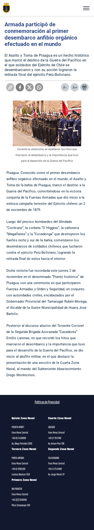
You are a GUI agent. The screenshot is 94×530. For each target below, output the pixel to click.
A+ (75, 87)
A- (65, 87)
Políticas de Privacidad (47, 402)
